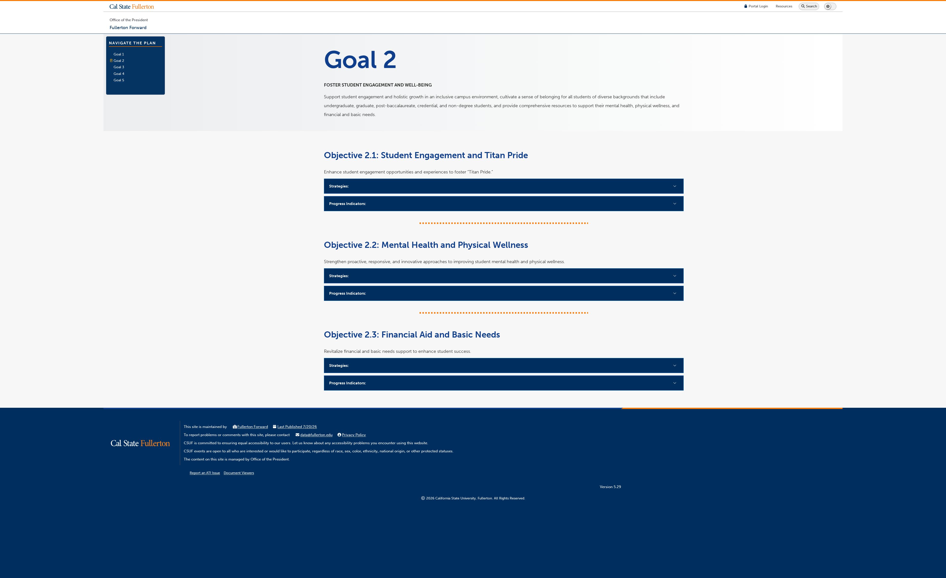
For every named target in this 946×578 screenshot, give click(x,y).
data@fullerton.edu (316, 435)
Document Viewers (239, 473)
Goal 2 (119, 60)
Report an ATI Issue (205, 473)
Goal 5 (119, 80)
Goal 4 (119, 73)
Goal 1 (119, 54)
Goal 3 (119, 67)
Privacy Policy (354, 435)
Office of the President (129, 20)
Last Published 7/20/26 (297, 427)
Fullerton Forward (252, 427)
